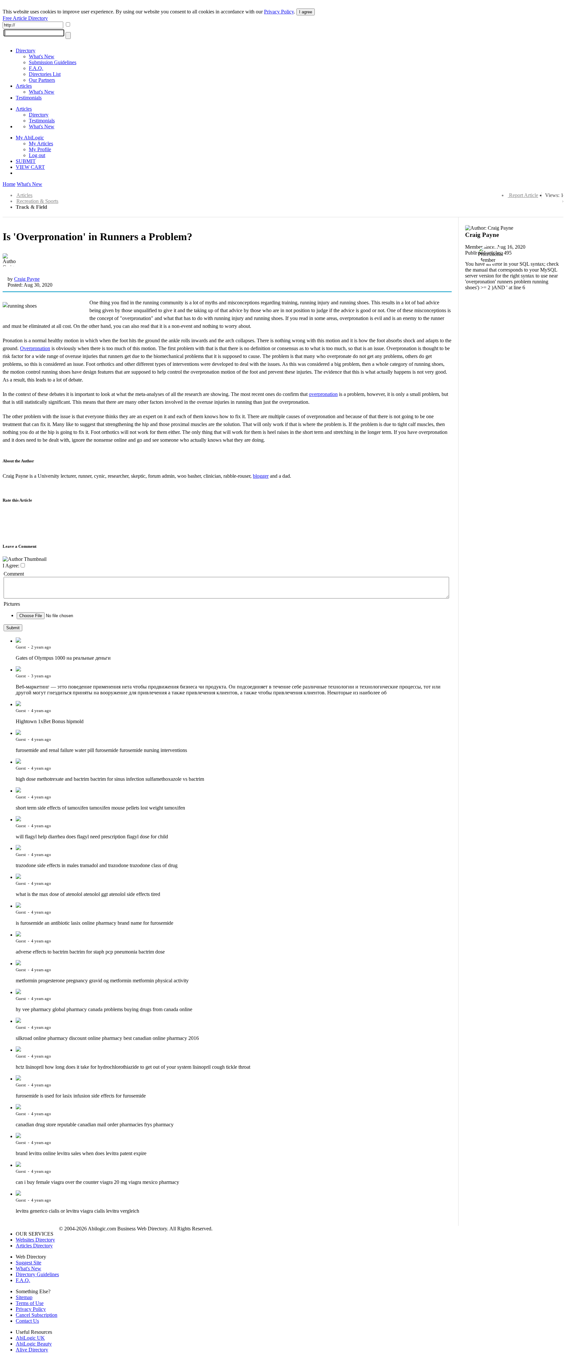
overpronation (323, 394)
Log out (37, 155)
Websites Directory (35, 1239)
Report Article (523, 195)
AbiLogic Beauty (34, 1344)
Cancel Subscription (36, 1315)
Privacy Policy (279, 11)
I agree (305, 11)
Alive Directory (32, 1349)
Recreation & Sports (37, 201)
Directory (25, 50)
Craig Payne (27, 279)
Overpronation (35, 348)
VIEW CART (30, 167)
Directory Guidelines (37, 1274)
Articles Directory (34, 1245)
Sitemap (24, 1297)
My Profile (40, 149)
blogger (261, 476)
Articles (24, 86)
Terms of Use (30, 1303)
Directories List (45, 74)
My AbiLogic (30, 137)
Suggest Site (28, 1262)
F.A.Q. (36, 68)
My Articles (41, 143)
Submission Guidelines (52, 62)
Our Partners (42, 80)
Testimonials (29, 97)
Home (9, 184)
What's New (41, 56)
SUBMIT (26, 161)
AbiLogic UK (30, 1338)
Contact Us (27, 1321)
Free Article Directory (25, 18)
